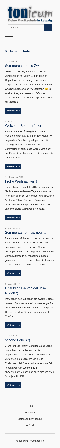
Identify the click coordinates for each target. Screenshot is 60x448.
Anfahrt (30, 425)
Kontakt (30, 406)
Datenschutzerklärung (30, 419)
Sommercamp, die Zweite (24, 66)
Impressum (30, 412)
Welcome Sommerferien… (25, 126)
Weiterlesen (12, 110)
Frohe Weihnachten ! (21, 181)
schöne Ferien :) (17, 340)
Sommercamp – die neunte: (26, 232)
